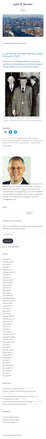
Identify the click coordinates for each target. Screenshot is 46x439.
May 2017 (6, 326)
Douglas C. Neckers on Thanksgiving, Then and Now (19, 391)
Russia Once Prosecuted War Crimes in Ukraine (18, 401)
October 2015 (7, 355)
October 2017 (7, 321)
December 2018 (8, 298)
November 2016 (8, 337)
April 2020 (6, 277)
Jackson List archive (9, 422)
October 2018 (7, 303)
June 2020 (6, 275)
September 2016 (8, 342)
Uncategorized (21, 138)
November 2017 (8, 319)
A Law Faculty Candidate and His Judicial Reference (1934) (23, 55)
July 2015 (5, 360)
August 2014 (6, 370)
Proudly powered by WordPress (12, 435)
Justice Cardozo (26, 140)
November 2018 (8, 301)
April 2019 (6, 290)
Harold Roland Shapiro (14, 140)
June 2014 (6, 376)
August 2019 (6, 285)
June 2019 (6, 288)
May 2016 (6, 347)
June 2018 (6, 308)
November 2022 (8, 262)
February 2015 (7, 365)
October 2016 (7, 339)
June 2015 (6, 363)
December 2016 (8, 334)
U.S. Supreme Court (23, 142)
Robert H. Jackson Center (11, 419)
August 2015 (6, 357)
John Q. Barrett (23, 4)
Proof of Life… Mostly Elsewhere (13, 388)
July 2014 (5, 373)
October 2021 (7, 269)
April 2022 (6, 267)
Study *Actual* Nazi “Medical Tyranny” (15, 404)
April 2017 (6, 329)
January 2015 (7, 368)
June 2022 (6, 264)
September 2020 (8, 272)
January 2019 (7, 295)
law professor (35, 140)
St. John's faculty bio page (11, 417)
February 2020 (7, 280)
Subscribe (8, 241)
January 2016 (7, 352)
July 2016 (5, 344)
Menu (23, 10)
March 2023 (6, 259)
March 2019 (6, 293)
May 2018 (6, 311)
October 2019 (7, 282)
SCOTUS (15, 142)
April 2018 (6, 313)
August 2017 (6, 324)
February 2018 (7, 316)
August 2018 (6, 306)
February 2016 (7, 350)
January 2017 (7, 332)
